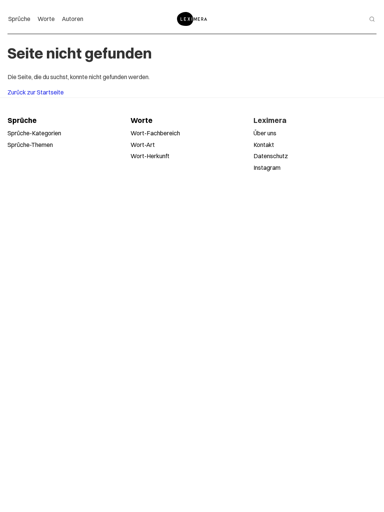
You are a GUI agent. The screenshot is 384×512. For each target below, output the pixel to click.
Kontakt (264, 144)
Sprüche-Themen (30, 144)
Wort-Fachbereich (155, 133)
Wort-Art (142, 144)
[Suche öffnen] (372, 19)
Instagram (267, 167)
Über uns (265, 133)
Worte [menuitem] (46, 18)
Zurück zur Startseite (36, 92)
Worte (141, 120)
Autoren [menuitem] (72, 18)
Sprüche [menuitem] (19, 18)
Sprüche (22, 120)
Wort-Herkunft (150, 156)
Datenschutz (271, 156)
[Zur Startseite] (192, 19)
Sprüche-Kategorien (34, 133)
